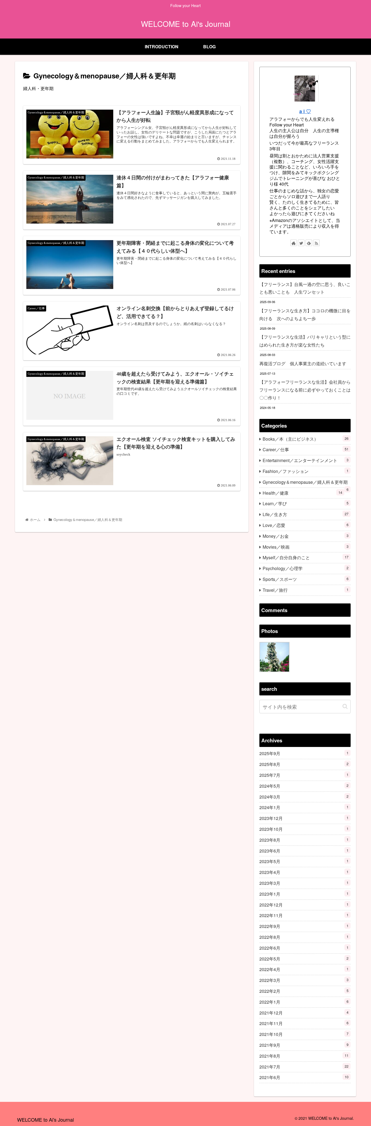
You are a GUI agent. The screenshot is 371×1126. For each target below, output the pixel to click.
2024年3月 (303, 797)
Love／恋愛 (305, 525)
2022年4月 (303, 969)
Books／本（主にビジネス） (305, 439)
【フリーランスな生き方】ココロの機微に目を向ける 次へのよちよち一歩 (305, 314)
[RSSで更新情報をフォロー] (316, 243)
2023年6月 (303, 851)
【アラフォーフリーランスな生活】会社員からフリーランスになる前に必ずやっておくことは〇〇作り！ (305, 390)
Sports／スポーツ (305, 579)
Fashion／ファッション (305, 471)
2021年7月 (303, 1067)
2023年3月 (303, 883)
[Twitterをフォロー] (301, 243)
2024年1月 (303, 807)
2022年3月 (303, 980)
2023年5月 (303, 861)
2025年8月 (303, 764)
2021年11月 (303, 1023)
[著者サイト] (293, 243)
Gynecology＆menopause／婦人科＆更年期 (305, 483)
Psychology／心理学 (305, 568)
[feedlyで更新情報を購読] (309, 243)
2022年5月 (303, 959)
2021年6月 (303, 1077)
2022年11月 (303, 915)
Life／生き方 (305, 514)
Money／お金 (305, 536)
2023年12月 (303, 818)
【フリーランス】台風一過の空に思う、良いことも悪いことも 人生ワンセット (305, 288)
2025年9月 (303, 753)
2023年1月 (303, 894)
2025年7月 (303, 775)
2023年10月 (303, 829)
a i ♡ (305, 111)
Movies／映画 (305, 547)
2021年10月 (303, 1034)
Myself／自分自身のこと (305, 557)
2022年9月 (303, 926)
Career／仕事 (305, 449)
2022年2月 (303, 991)
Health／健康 (302, 493)
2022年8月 (303, 937)
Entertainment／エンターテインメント (305, 460)
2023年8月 (303, 840)
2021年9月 (303, 1045)
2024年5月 (303, 786)
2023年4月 (303, 872)
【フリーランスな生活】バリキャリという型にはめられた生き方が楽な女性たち (305, 341)
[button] (345, 706)
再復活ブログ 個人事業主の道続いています (302, 363)
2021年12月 (303, 1013)
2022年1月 (303, 1002)
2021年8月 (303, 1056)
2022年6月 (303, 948)
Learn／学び (305, 503)
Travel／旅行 (305, 590)
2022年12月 (303, 905)
